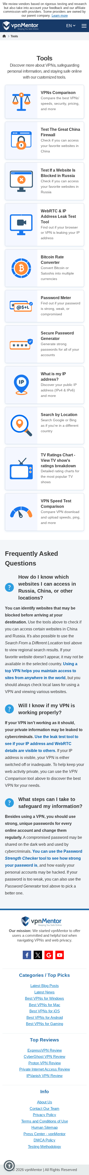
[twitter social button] (38, 955)
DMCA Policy (44, 1140)
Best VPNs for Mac (44, 1005)
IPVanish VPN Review (44, 1076)
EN (69, 26)
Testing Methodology (44, 1146)
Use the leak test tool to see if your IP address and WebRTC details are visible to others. (41, 744)
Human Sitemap (44, 1127)
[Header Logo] (20, 25)
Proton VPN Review (44, 1063)
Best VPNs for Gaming (44, 1024)
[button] (9, 1165)
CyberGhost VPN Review (44, 1056)
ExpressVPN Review (44, 1050)
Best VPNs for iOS (44, 1011)
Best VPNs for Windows (44, 998)
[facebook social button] (27, 955)
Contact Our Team (44, 1108)
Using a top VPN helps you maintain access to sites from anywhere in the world (41, 671)
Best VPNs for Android (44, 1017)
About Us (44, 1102)
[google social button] (48, 955)
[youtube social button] (59, 955)
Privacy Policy (44, 1115)
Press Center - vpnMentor (44, 1134)
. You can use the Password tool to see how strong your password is (43, 858)
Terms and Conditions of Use (44, 1121)
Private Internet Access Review (44, 1069)
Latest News (44, 992)
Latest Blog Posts (44, 986)
